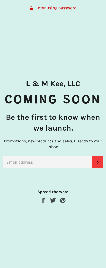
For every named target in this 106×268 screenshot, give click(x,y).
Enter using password (55, 7)
